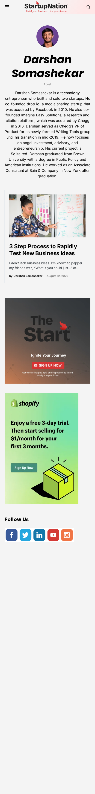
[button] (7, 7)
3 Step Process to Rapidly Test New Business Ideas (43, 250)
